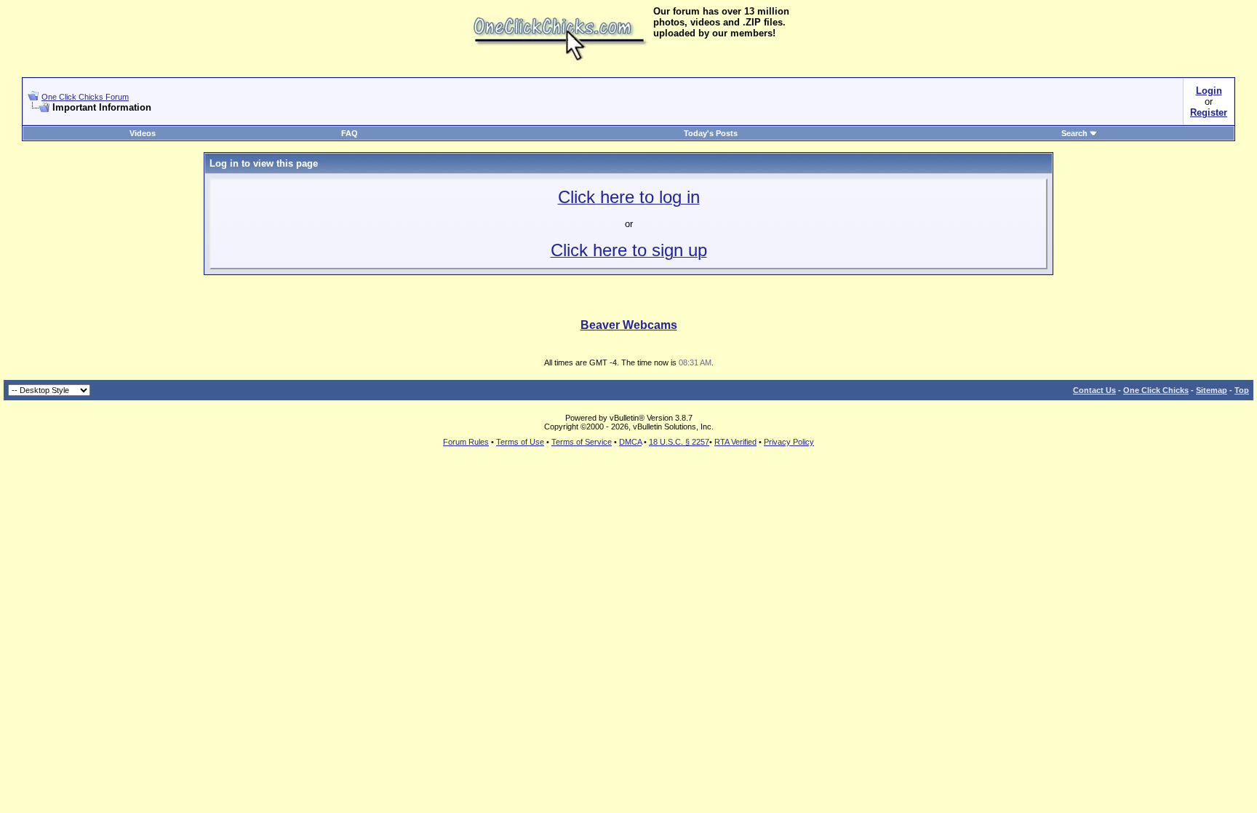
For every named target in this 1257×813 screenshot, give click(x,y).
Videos (142, 133)
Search (1074, 133)
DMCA (630, 441)
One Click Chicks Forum (85, 96)
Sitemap (1211, 390)
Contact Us (1094, 390)
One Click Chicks (1156, 390)
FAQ (349, 133)
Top (1241, 390)
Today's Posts (711, 133)
